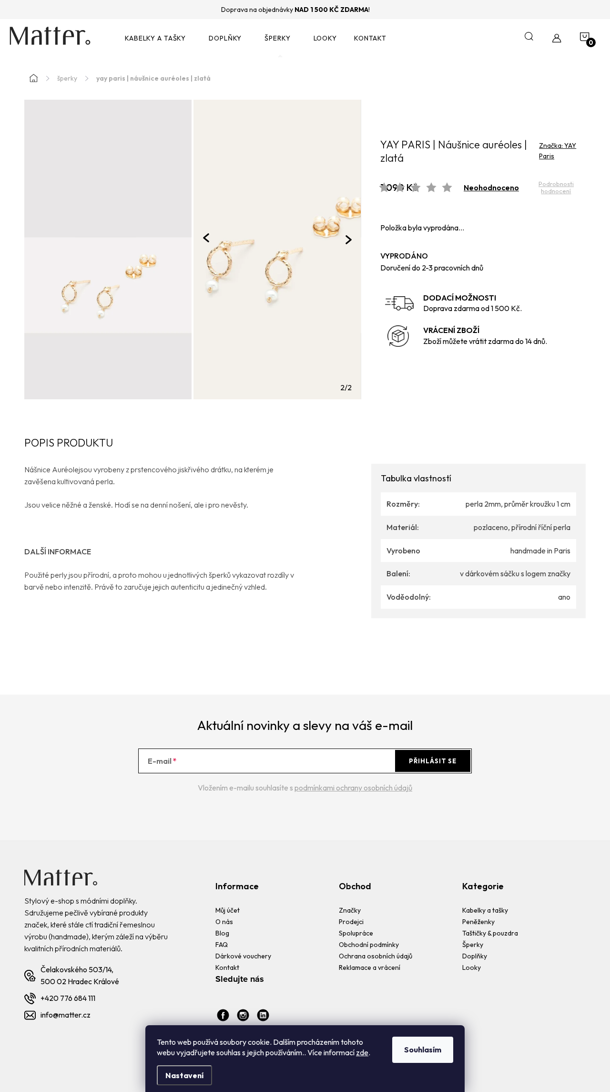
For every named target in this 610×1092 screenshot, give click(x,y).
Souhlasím (422, 1049)
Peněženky (478, 921)
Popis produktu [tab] (68, 443)
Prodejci (351, 921)
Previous (206, 237)
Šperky (472, 944)
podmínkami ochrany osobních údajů (353, 787)
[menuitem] (158, 38)
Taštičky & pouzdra (490, 933)
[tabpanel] (277, 249)
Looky (471, 967)
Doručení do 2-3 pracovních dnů (431, 267)
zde (362, 1052)
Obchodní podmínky (369, 944)
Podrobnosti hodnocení (556, 187)
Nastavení (184, 1075)
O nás (224, 921)
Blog (222, 933)
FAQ (221, 944)
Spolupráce (356, 933)
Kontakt (227, 967)
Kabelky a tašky (485, 910)
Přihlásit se (433, 761)
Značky (350, 910)
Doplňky (474, 956)
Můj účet (227, 910)
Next (349, 240)
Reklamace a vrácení (369, 967)
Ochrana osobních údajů (375, 956)
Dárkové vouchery (243, 956)
